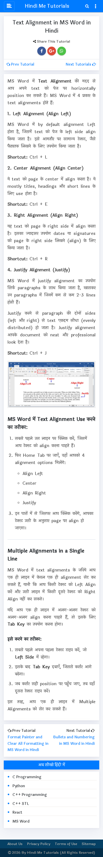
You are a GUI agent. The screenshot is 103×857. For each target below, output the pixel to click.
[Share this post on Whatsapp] (61, 51)
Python (18, 786)
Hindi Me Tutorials (47, 6)
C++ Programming (29, 795)
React (17, 812)
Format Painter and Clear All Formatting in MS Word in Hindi (28, 743)
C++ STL (20, 804)
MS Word (21, 821)
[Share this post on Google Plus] (51, 51)
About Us (14, 844)
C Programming (27, 777)
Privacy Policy (38, 844)
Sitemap (89, 844)
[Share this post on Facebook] (41, 51)
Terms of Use (66, 844)
